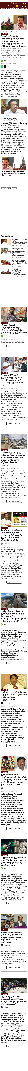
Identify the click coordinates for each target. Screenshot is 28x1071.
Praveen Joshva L (8, 543)
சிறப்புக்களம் (11, 6)
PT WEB (5, 60)
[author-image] (2, 61)
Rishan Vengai (7, 703)
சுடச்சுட (4, 6)
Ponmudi (9, 188)
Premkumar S (4, 385)
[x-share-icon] (5, 67)
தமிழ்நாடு (23, 6)
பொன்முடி (3, 188)
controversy (14, 188)
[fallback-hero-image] (6, 242)
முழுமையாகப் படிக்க (14, 346)
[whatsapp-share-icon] (2, 67)
